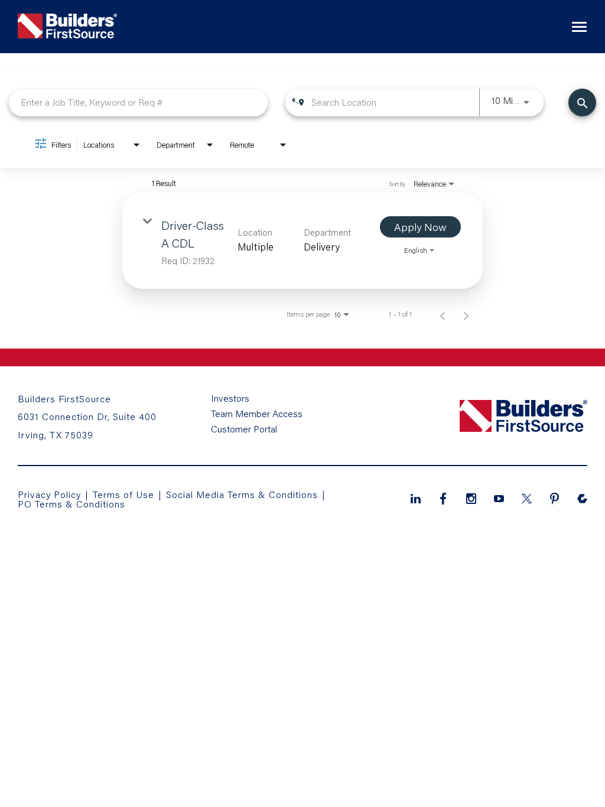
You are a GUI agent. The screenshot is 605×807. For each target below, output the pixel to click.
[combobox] (138, 102)
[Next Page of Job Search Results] (466, 314)
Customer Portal (244, 429)
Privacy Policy (49, 494)
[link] (302, 241)
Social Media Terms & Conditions (242, 494)
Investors (230, 398)
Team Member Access (256, 413)
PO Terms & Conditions (71, 503)
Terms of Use (125, 494)
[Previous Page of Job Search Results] (442, 314)
